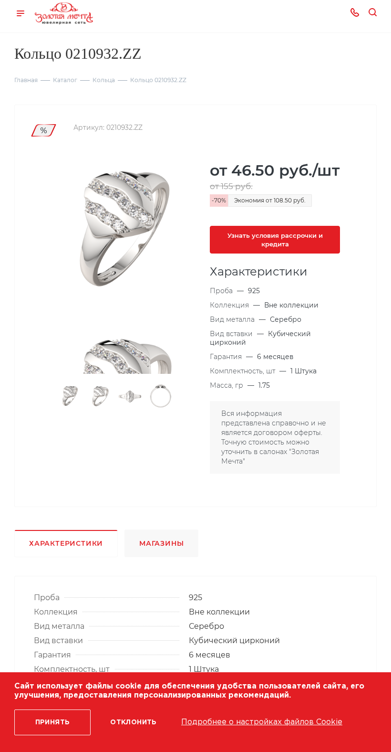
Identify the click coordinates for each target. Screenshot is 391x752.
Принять (52, 722)
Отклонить (133, 722)
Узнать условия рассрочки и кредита (275, 240)
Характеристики (66, 543)
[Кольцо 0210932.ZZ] (116, 230)
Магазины (161, 543)
